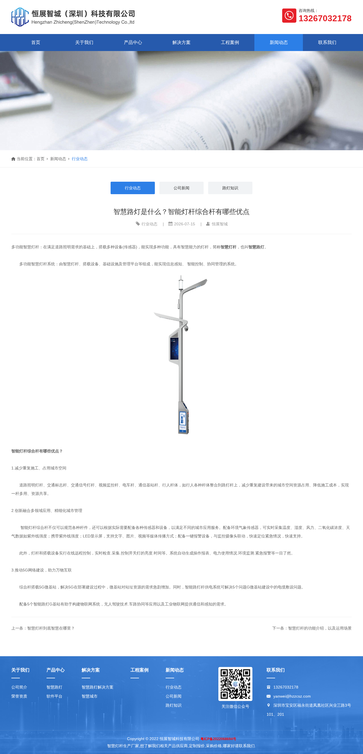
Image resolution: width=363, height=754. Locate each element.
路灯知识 (230, 188)
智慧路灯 (54, 687)
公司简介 (19, 687)
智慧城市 (90, 696)
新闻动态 (279, 42)
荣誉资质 (19, 696)
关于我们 (84, 42)
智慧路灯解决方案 (97, 687)
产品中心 (133, 42)
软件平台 (54, 696)
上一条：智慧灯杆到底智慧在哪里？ (43, 628)
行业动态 (80, 158)
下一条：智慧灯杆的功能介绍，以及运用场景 (312, 628)
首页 (35, 42)
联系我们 (327, 42)
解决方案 (181, 42)
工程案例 (230, 42)
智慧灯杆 (229, 247)
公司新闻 (181, 188)
